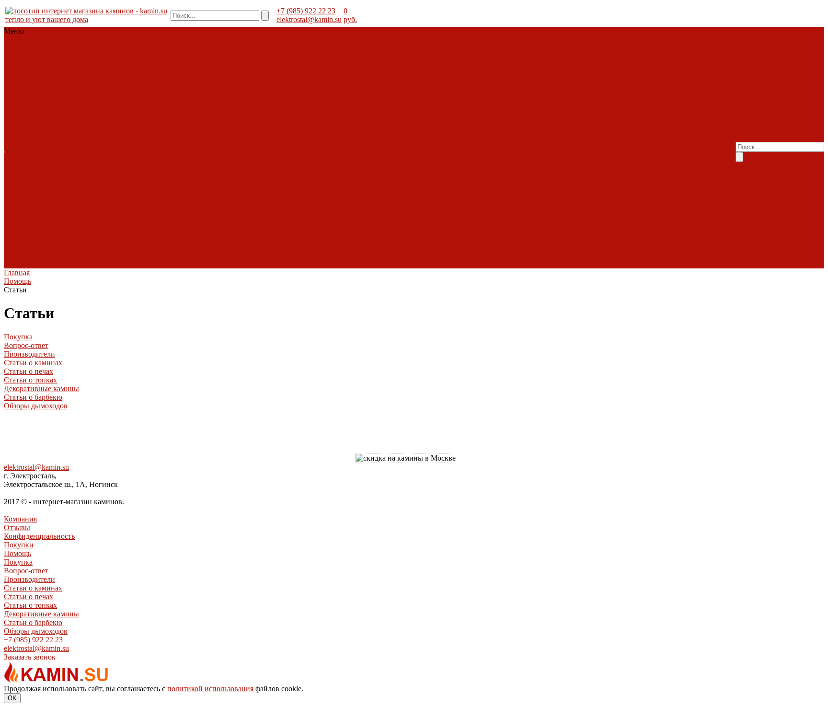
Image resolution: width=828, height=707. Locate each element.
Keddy (46, 169)
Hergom (88, 160)
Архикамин (49, 195)
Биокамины (24, 65)
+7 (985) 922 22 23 (305, 11)
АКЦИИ (19, 74)
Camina (69, 134)
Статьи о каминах (471, 134)
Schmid (48, 108)
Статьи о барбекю (33, 397)
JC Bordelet (43, 212)
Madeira (17, 143)
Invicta (121, 91)
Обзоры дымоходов (503, 152)
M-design (32, 100)
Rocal (71, 212)
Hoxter (98, 91)
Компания (20, 519)
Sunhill (71, 143)
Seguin (72, 108)
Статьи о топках (30, 380)
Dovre (33, 160)
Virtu (118, 212)
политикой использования (210, 688)
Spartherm (100, 108)
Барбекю (94, 57)
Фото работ (53, 74)
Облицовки (46, 48)
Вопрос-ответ (494, 126)
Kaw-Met (19, 169)
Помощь (17, 553)
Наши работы (237, 147)
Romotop (110, 100)
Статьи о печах (527, 134)
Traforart (95, 212)
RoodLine (20, 108)
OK (12, 698)
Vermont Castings (31, 178)
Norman (17, 229)
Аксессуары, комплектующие (93, 65)
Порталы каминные (118, 48)
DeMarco (84, 195)
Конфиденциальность (39, 536)
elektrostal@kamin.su (309, 19)
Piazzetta (80, 100)
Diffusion (46, 91)
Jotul (132, 160)
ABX (13, 134)
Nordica (70, 169)
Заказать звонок (30, 657)
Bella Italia (39, 134)
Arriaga (16, 195)
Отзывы (17, 527)
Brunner (17, 91)
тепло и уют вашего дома (46, 19)
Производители (544, 126)
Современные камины (41, 57)
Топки (15, 48)
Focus (14, 212)
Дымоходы (128, 57)
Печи (75, 48)
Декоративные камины (503, 143)
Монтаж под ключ (183, 147)
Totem (45, 117)
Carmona (114, 195)
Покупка (456, 126)
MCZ (56, 100)
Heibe (14, 264)
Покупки (19, 545)
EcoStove (59, 160)
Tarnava (130, 108)
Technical (19, 117)
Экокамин (73, 117)
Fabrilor (74, 91)
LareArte (127, 134)
